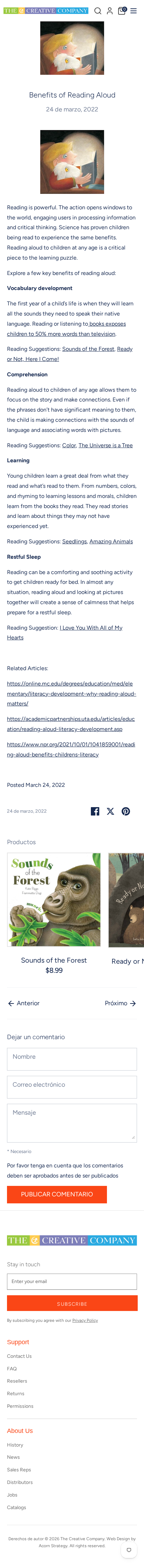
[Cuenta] (110, 10)
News (13, 1457)
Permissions (20, 1406)
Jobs (12, 1495)
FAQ (12, 1369)
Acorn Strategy (53, 1545)
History (15, 1445)
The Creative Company (82, 1538)
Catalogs (16, 1507)
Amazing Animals (111, 541)
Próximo (117, 1003)
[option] (50, 914)
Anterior (27, 1003)
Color (69, 445)
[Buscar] (98, 11)
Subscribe (72, 1304)
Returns (15, 1394)
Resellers (17, 1381)
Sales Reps (19, 1470)
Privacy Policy (85, 1320)
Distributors (20, 1482)
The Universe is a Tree (106, 445)
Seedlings (74, 541)
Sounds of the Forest (88, 349)
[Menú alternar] (133, 10)
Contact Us (19, 1356)
